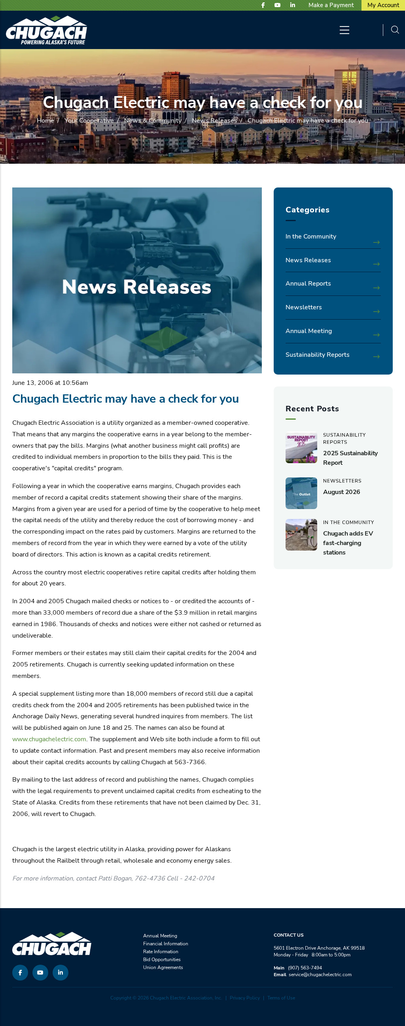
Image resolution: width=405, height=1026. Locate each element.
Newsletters (304, 307)
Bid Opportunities (162, 959)
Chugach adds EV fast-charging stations (348, 543)
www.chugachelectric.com (49, 739)
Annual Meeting (309, 331)
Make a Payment (331, 5)
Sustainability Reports (318, 354)
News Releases (214, 120)
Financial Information (165, 944)
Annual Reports (308, 283)
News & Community (153, 120)
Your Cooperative (89, 120)
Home (45, 120)
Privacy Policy (245, 998)
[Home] (46, 30)
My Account (383, 5)
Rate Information (160, 951)
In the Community (311, 236)
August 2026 (341, 492)
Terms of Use (281, 998)
